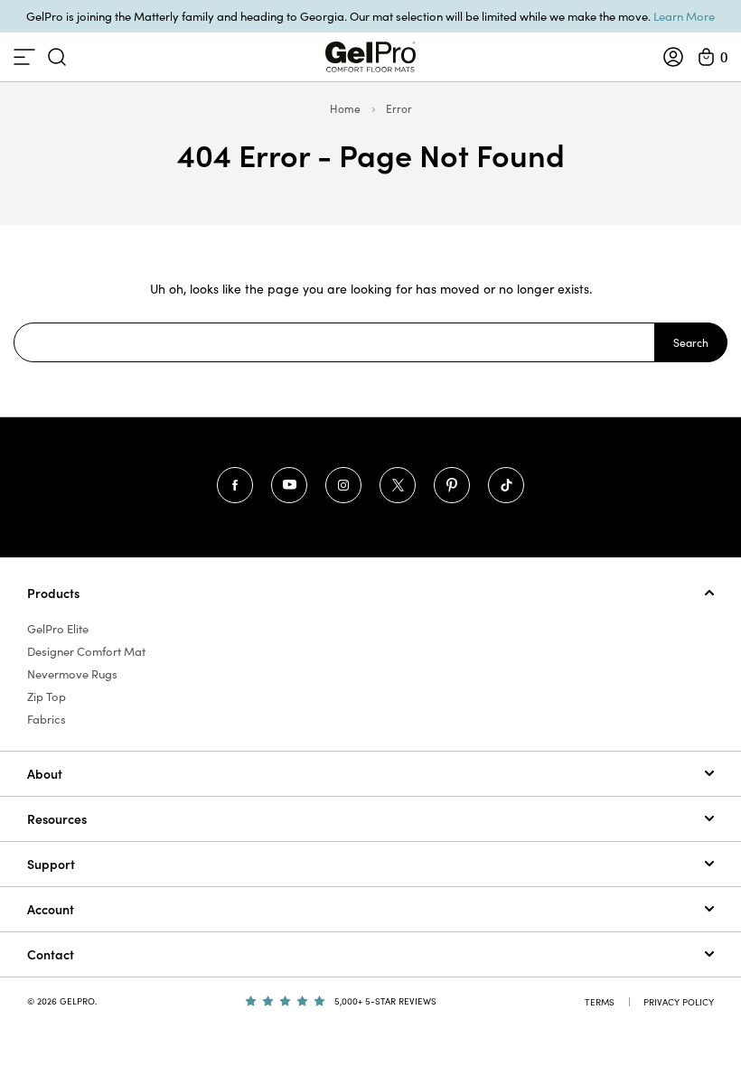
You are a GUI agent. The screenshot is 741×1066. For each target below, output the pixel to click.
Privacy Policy (678, 1002)
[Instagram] (343, 485)
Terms (599, 1002)
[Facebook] (235, 485)
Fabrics (46, 719)
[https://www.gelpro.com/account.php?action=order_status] (673, 57)
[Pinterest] (452, 485)
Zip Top (46, 696)
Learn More (684, 16)
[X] (398, 485)
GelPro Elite (58, 629)
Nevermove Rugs (72, 674)
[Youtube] (289, 485)
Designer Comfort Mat (86, 651)
